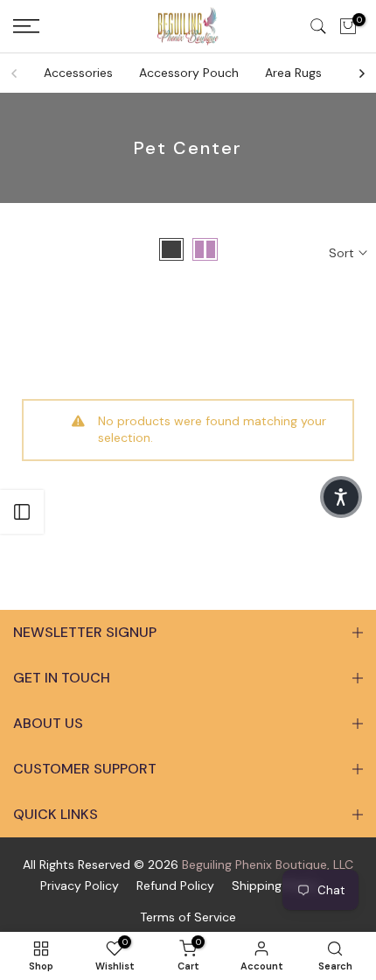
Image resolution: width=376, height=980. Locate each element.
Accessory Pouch (189, 72)
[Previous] (15, 73)
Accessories (78, 72)
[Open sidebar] (22, 512)
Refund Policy (175, 885)
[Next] (361, 73)
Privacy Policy (79, 885)
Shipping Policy (275, 885)
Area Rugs (293, 72)
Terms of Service (188, 917)
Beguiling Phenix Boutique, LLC (267, 864)
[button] (341, 497)
